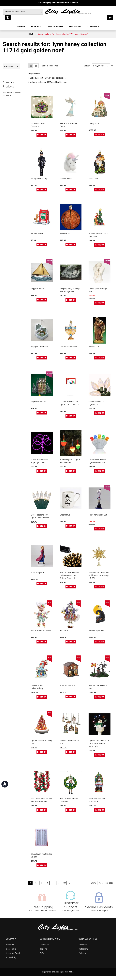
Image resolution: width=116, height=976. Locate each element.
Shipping (43, 949)
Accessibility (11, 957)
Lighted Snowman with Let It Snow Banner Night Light (99, 743)
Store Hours (11, 949)
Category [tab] (9, 66)
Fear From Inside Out (98, 515)
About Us (10, 945)
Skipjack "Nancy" (38, 289)
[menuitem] (21, 26)
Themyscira (94, 123)
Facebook (83, 945)
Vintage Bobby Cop (39, 178)
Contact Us (44, 945)
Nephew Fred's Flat (39, 402)
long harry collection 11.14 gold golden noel (47, 78)
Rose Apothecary (67, 685)
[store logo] (68, 11)
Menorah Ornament (68, 347)
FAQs (42, 953)
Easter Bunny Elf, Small (41, 631)
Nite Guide (93, 178)
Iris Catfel (64, 631)
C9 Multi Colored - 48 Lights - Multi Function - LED (70, 404)
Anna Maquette (37, 572)
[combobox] (23, 12)
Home (30, 34)
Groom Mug (65, 515)
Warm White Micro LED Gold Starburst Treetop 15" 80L (99, 575)
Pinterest (82, 953)
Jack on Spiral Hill (96, 631)
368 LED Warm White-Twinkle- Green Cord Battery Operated (69, 575)
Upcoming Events (13, 953)
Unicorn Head (66, 178)
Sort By (87, 66)
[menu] (58, 26)
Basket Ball (64, 233)
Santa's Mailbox (37, 233)
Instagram (83, 949)
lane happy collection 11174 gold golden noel (47, 82)
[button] (8, 17)
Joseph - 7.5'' (94, 347)
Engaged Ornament (39, 347)
